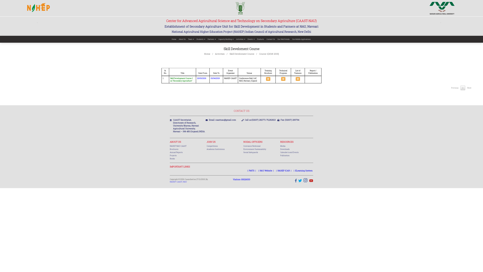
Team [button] (190, 39)
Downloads (285, 149)
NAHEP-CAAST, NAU (178, 182)
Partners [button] (211, 39)
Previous (454, 88)
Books (172, 158)
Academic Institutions (216, 149)
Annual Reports (176, 152)
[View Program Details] (283, 79)
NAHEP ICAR (277, 170)
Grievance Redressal (251, 146)
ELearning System (297, 170)
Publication (285, 155)
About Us (182, 39)
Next (469, 88)
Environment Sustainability (254, 149)
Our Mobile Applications (301, 39)
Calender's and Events (289, 152)
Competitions (212, 146)
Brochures (174, 149)
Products (260, 39)
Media (282, 146)
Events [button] (250, 39)
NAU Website (259, 170)
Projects (173, 155)
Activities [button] (240, 39)
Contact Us (271, 39)
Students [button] (200, 39)
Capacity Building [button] (225, 39)
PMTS (245, 170)
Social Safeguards (250, 152)
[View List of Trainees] (298, 79)
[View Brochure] (268, 79)
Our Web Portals (283, 39)
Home (174, 39)
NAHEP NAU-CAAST (178, 146)
